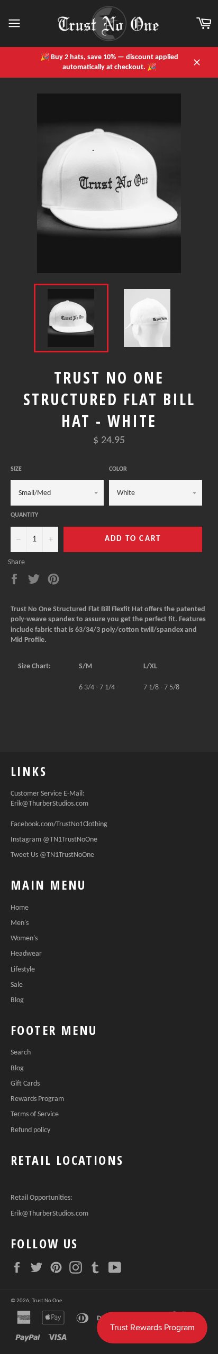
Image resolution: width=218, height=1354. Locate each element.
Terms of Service (35, 1114)
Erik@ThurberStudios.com (49, 804)
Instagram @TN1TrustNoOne (54, 840)
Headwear (26, 954)
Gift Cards (25, 1084)
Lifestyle (23, 970)
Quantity (24, 515)
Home (20, 908)
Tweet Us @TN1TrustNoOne (52, 855)
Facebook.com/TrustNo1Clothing (59, 824)
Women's (24, 938)
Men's (20, 923)
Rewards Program (37, 1099)
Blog (17, 1000)
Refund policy (30, 1130)
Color (118, 469)
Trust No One (47, 1301)
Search (21, 1053)
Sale (17, 985)
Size (16, 469)
